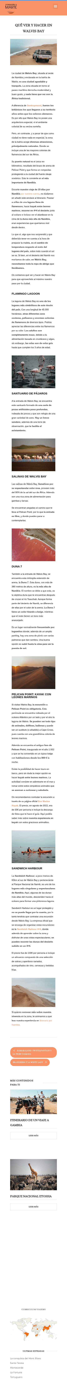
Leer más (33, 1135)
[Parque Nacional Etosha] (33, 1174)
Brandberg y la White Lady (29, 1062)
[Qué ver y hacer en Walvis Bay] (33, 52)
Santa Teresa (17, 1363)
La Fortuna (16, 1372)
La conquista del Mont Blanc (25, 1358)
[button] (55, 6)
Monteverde (16, 1367)
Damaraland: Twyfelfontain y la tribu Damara (32, 1052)
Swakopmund (34, 105)
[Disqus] (33, 1264)
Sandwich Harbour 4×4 (29, 929)
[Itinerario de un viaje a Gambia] (33, 1101)
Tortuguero (16, 1377)
